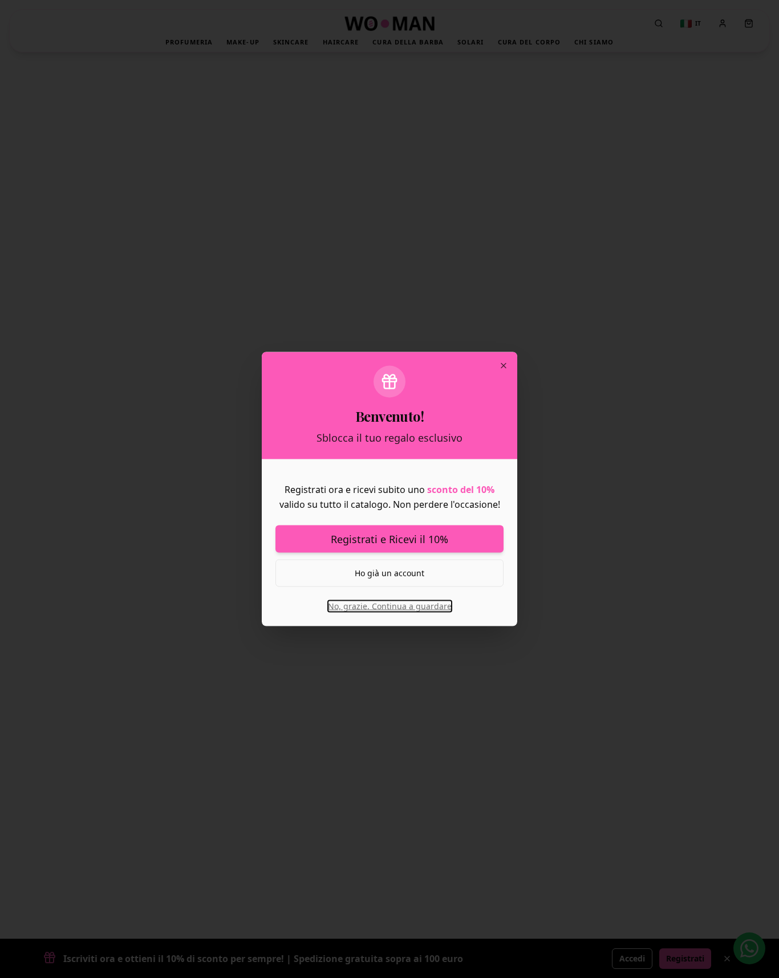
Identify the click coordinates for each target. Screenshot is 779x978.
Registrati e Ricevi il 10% (389, 539)
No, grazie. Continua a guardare (390, 606)
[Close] (503, 365)
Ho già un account (389, 573)
